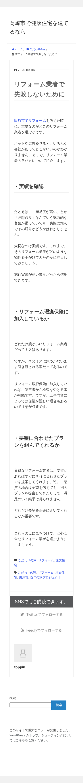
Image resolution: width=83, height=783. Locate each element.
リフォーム (46, 560)
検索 (13, 698)
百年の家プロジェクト (45, 577)
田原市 (23, 577)
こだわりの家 (27, 560)
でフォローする (44, 614)
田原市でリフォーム (30, 120)
